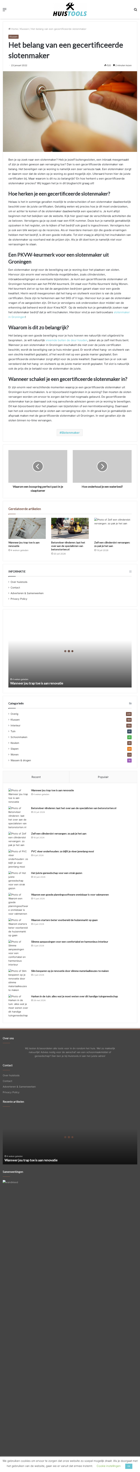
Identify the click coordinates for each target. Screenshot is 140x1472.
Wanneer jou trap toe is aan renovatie (36, 683)
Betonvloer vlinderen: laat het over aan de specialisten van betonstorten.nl (68, 546)
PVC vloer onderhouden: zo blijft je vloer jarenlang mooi (62, 851)
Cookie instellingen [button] (109, 1466)
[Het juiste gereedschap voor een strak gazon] (18, 880)
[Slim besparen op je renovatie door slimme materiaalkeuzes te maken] (18, 980)
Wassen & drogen (21, 760)
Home (14, 28)
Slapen (15, 748)
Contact (15, 587)
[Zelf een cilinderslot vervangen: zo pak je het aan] (113, 528)
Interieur (15, 725)
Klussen (24, 28)
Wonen (15, 754)
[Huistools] (70, 9)
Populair (103, 777)
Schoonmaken (19, 737)
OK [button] (128, 1466)
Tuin (13, 731)
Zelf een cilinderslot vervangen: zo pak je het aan (58, 833)
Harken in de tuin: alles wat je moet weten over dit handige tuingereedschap (74, 996)
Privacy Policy (19, 598)
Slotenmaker (70, 432)
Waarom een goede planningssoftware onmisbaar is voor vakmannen (70, 894)
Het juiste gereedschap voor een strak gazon (56, 872)
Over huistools (19, 581)
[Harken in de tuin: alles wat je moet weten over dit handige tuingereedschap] (18, 1006)
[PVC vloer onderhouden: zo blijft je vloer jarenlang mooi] (18, 859)
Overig (14, 713)
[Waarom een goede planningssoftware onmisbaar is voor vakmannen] (18, 904)
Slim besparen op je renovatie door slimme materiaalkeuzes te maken (70, 970)
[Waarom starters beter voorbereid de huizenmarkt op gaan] (18, 927)
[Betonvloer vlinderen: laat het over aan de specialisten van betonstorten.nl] (70, 528)
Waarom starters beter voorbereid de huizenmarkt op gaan (64, 919)
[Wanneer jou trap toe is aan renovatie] (27, 528)
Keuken (15, 742)
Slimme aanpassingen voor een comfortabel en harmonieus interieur (69, 941)
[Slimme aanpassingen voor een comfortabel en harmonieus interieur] (18, 953)
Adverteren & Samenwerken (27, 593)
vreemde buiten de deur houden (66, 340)
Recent (36, 777)
